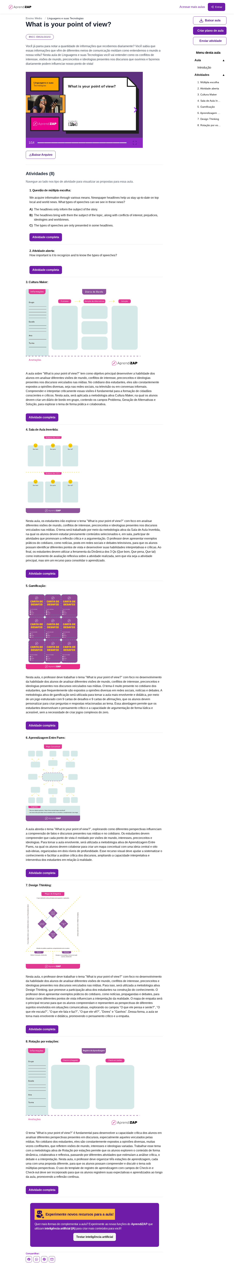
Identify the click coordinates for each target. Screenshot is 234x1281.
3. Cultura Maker (207, 94)
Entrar (218, 6)
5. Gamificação (206, 106)
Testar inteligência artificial (94, 1236)
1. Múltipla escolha (208, 82)
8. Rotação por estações (211, 125)
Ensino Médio (34, 18)
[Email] (52, 1259)
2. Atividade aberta (208, 88)
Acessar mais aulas (192, 6)
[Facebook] (29, 1259)
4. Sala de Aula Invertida (211, 100)
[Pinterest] (44, 1259)
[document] (94, 115)
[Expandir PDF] (135, 143)
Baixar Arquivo (42, 154)
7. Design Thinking (208, 119)
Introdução (204, 67)
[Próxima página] (135, 109)
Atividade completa (45, 237)
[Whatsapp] (36, 1259)
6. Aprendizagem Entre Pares (211, 112)
